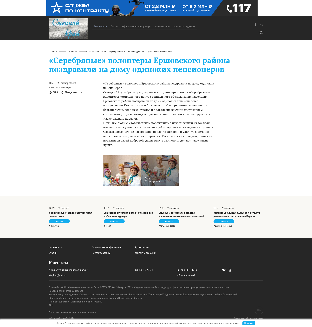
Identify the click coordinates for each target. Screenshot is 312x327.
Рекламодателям (101, 253)
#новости (53, 87)
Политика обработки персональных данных (72, 312)
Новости (73, 52)
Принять (248, 323)
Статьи (114, 26)
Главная (53, 52)
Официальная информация (136, 26)
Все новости (55, 247)
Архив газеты (162, 26)
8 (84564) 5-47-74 (144, 270)
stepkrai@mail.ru (57, 275)
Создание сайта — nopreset (248, 318)
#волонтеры (65, 87)
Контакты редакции (184, 26)
